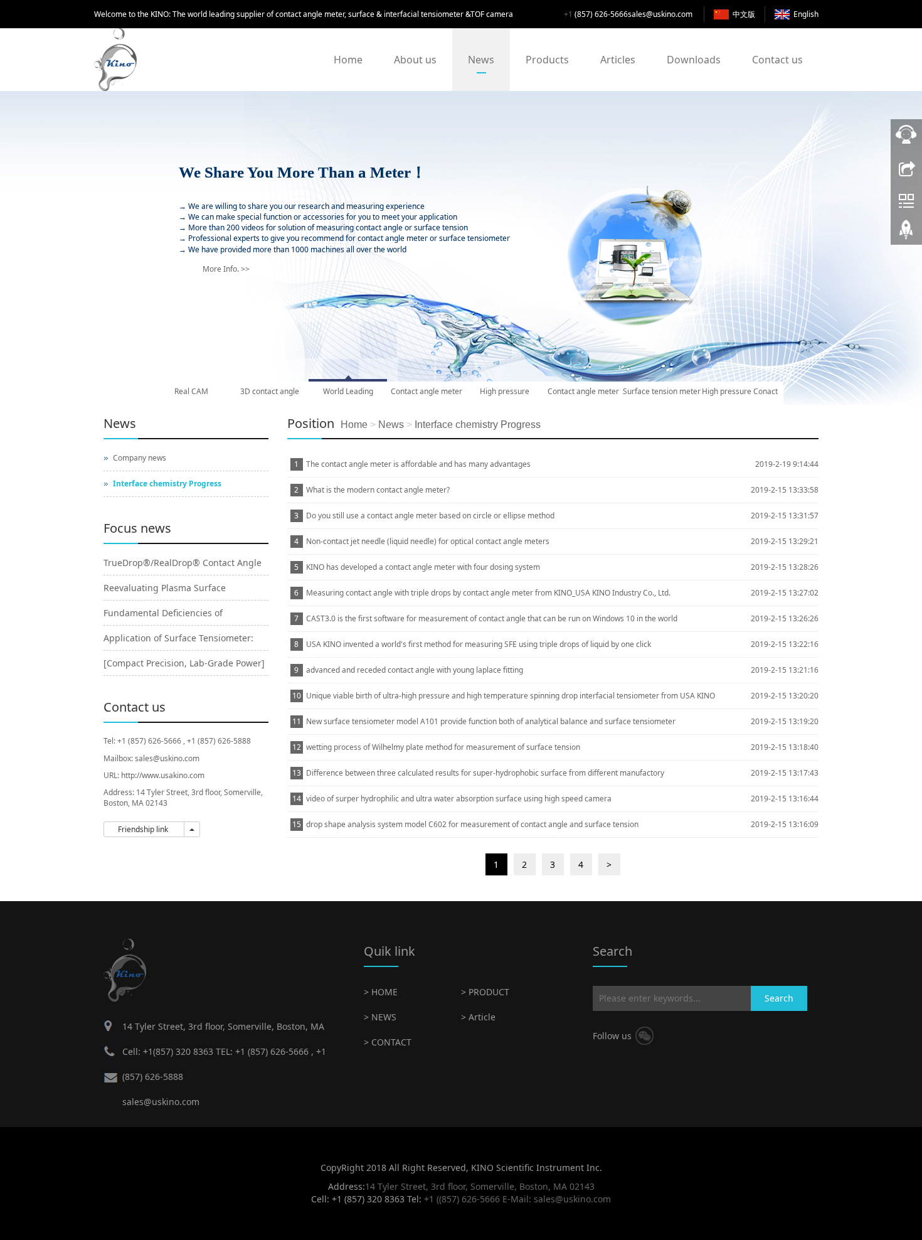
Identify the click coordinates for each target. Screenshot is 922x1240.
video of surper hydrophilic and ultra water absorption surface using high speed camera (459, 798)
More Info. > (225, 275)
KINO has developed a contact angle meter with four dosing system (423, 567)
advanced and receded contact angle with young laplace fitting (414, 670)
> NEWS (380, 1017)
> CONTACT (387, 1042)
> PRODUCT (485, 992)
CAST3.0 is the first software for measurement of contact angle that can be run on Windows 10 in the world (491, 618)
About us (415, 60)
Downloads (694, 60)
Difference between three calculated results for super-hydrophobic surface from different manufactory (485, 772)
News (481, 60)
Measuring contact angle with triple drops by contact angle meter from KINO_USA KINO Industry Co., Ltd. (488, 592)
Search (779, 998)
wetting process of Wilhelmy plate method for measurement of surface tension (443, 747)
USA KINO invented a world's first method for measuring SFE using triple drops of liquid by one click (478, 644)
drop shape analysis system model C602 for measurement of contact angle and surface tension (472, 824)
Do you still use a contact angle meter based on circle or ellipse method (430, 515)
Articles (617, 60)
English (806, 14)
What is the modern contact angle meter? (378, 489)
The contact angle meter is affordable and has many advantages (418, 464)
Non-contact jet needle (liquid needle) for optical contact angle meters (427, 541)
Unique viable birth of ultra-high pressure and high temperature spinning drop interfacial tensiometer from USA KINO (510, 695)
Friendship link (144, 829)
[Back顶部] (906, 234)
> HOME (381, 992)
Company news (139, 457)
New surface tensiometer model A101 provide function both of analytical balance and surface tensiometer (491, 721)
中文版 (744, 14)
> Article (478, 1017)
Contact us (777, 60)
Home (348, 60)
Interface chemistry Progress (478, 424)
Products (547, 60)
